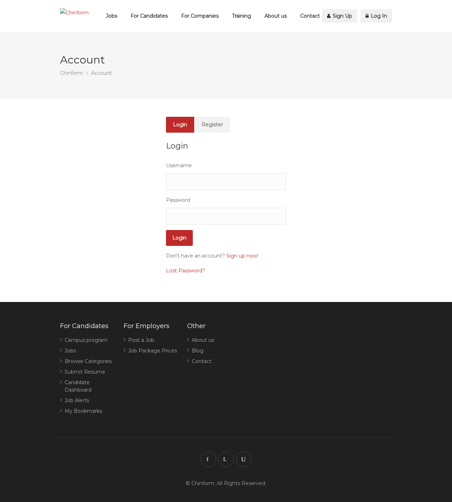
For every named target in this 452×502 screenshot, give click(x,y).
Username (179, 165)
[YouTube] (243, 459)
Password (178, 200)
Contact (310, 16)
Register (212, 124)
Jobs (111, 16)
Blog (197, 350)
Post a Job (141, 340)
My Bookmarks (83, 411)
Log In (378, 16)
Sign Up (341, 16)
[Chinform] (74, 13)
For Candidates (149, 16)
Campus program (86, 340)
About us (275, 16)
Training (241, 16)
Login (180, 124)
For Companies (200, 16)
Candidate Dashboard (78, 386)
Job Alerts (77, 400)
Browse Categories (88, 361)
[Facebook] (208, 459)
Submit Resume (85, 372)
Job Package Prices (152, 350)
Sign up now (241, 256)
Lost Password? (185, 270)
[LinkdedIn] (226, 459)
